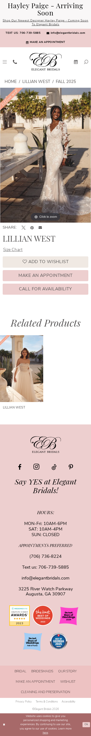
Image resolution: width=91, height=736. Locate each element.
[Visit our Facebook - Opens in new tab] (19, 467)
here (45, 733)
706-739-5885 (53, 568)
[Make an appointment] (76, 62)
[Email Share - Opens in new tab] (40, 227)
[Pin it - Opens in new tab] (32, 228)
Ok (86, 724)
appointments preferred (45, 546)
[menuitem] (23, 33)
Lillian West (36, 82)
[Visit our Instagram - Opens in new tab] (36, 466)
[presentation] (21, 368)
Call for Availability (45, 289)
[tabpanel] (45, 155)
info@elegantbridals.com (45, 578)
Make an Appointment (45, 276)
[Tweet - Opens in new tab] (23, 228)
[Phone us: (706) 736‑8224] (15, 62)
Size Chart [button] (13, 250)
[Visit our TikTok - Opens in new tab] (54, 467)
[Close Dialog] (4, 724)
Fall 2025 (66, 82)
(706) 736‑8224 (45, 557)
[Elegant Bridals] (45, 444)
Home (11, 82)
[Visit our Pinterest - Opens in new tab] (71, 467)
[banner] (46, 62)
